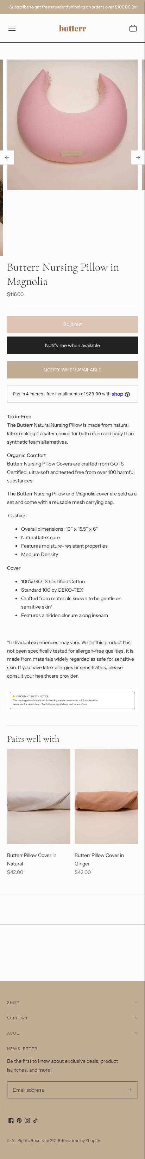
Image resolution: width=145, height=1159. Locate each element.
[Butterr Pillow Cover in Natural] (38, 796)
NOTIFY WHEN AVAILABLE (72, 369)
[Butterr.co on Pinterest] (19, 1121)
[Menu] (12, 28)
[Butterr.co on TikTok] (35, 1121)
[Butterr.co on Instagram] (27, 1121)
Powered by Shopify (81, 1140)
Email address (27, 1081)
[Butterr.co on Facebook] (11, 1121)
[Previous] (7, 157)
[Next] (138, 157)
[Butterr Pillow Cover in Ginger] (106, 796)
